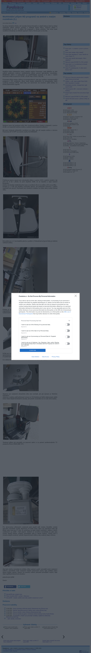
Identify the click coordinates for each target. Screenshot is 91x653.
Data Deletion (35, 356)
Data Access (45, 356)
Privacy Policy (55, 356)
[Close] (76, 296)
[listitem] (45, 321)
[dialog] (45, 326)
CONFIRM (32, 350)
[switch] (67, 324)
